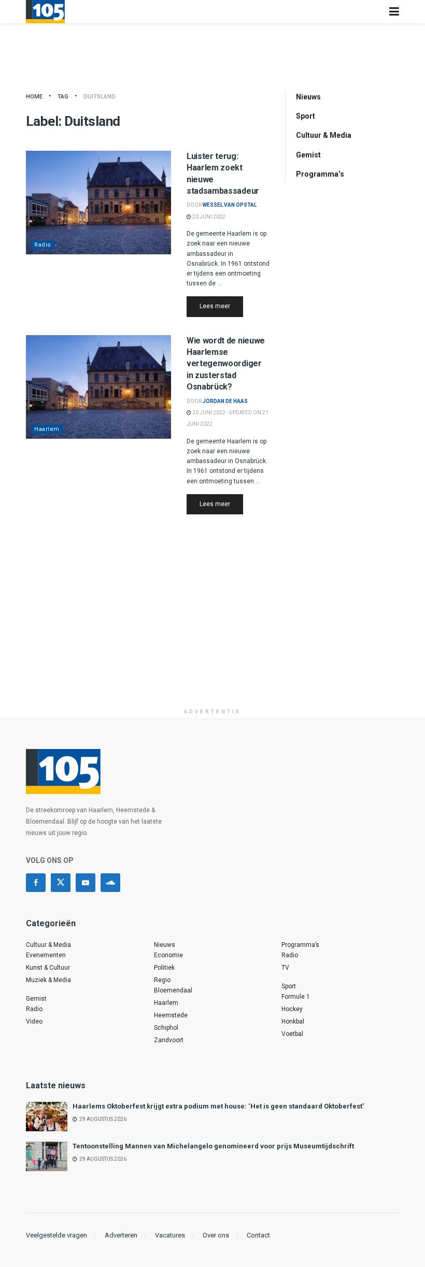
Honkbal (292, 1021)
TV (285, 967)
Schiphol (166, 1027)
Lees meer (221, 306)
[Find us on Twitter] (60, 882)
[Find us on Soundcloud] (110, 882)
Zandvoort (168, 1040)
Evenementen (46, 955)
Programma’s (320, 174)
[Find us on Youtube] (85, 882)
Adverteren (121, 1235)
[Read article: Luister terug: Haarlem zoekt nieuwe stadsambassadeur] (98, 202)
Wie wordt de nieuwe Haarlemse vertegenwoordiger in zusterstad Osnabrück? (226, 364)
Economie (168, 955)
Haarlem (47, 429)
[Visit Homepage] (45, 11)
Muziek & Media (48, 980)
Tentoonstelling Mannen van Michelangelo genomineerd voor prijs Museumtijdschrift (213, 1146)
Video (34, 1021)
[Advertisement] (212, 630)
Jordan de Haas (225, 401)
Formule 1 (295, 996)
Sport (305, 116)
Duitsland (99, 96)
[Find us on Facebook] (36, 882)
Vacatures (170, 1235)
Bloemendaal (173, 990)
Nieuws (308, 97)
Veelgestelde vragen (56, 1235)
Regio (162, 980)
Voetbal (292, 1034)
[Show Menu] (394, 11)
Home (34, 96)
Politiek (164, 967)
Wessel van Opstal (230, 205)
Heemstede (171, 1015)
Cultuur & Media (323, 135)
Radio (42, 244)
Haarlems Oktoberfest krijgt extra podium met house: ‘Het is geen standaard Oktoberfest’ (218, 1106)
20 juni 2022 (208, 217)
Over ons (216, 1235)
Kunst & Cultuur (48, 967)
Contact (258, 1235)
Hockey (292, 1009)
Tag (63, 96)
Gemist (308, 155)
